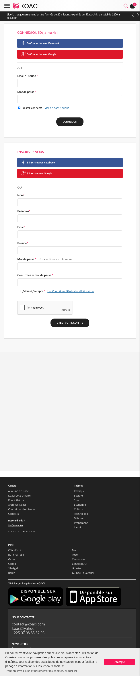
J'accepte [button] (119, 661)
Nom (20, 195)
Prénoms (23, 211)
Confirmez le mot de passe (35, 275)
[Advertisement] (70, 390)
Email (21, 227)
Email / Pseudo (27, 75)
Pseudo (22, 243)
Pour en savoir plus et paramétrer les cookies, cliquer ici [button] (41, 670)
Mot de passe (26, 91)
